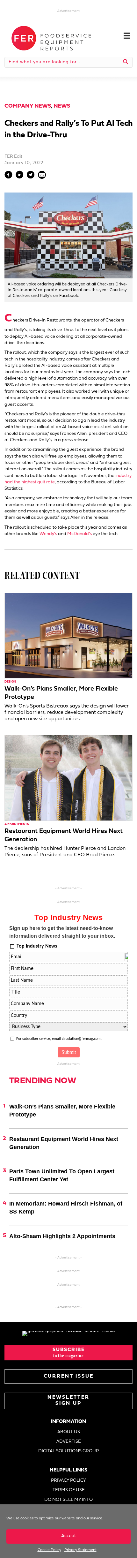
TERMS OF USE (69, 1490)
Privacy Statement (80, 1550)
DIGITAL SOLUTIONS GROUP (68, 1451)
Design (10, 682)
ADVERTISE (68, 1441)
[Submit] (125, 62)
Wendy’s (48, 534)
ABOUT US (68, 1432)
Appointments (16, 824)
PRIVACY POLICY (68, 1480)
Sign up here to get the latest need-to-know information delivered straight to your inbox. (62, 932)
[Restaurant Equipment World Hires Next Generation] (68, 777)
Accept (68, 1536)
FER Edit (13, 156)
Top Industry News (37, 946)
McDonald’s (79, 534)
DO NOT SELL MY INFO (68, 1499)
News (62, 106)
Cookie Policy (49, 1550)
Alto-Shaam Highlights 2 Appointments (62, 1236)
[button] (68, 1352)
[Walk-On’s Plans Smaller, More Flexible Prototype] (68, 635)
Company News (27, 106)
